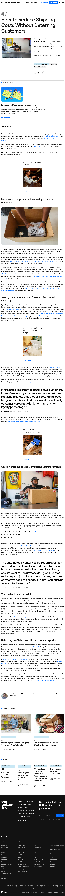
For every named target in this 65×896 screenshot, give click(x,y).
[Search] (60, 2)
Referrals (52, 864)
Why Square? (37, 847)
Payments (3, 850)
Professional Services (23, 866)
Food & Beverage (22, 845)
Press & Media (54, 859)
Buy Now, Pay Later (6, 876)
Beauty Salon (21, 859)
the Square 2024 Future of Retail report (16, 659)
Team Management (6, 873)
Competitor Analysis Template (6, 774)
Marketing (4, 859)
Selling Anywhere (56, 765)
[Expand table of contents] (63, 126)
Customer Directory (6, 864)
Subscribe (60, 815)
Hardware (3, 878)
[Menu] (63, 2)
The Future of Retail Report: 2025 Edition (55, 771)
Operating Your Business (41, 64)
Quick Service (21, 847)
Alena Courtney (40, 748)
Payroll (3, 871)
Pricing (35, 845)
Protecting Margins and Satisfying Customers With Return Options (15, 742)
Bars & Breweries (22, 854)
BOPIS (36, 531)
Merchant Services (39, 864)
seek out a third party (19, 617)
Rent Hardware (38, 866)
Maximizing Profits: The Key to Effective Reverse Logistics (46, 742)
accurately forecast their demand (43, 550)
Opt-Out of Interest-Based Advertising (56, 892)
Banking (3, 866)
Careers (52, 861)
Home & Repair (21, 869)
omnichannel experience (52, 136)
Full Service (21, 850)
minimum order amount (14, 309)
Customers (4, 857)
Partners (52, 866)
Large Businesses (22, 871)
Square (37, 783)
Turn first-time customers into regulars (32, 430)
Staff (2, 869)
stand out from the (43, 680)
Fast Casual (21, 852)
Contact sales (44, 2)
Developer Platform (39, 861)
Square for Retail (37, 316)
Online (3, 852)
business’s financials (32, 647)
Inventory (37, 66)
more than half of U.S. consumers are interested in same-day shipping (31, 261)
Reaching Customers (40, 765)
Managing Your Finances (26, 810)
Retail (43, 66)
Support (36, 857)
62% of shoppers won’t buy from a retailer (15, 274)
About (51, 857)
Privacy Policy (50, 819)
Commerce (4, 845)
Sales (35, 854)
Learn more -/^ (28, 360)
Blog (35, 852)
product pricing (54, 367)
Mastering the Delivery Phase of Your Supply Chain (23, 775)
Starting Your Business (25, 801)
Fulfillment (53, 64)
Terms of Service (42, 892)
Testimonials (37, 850)
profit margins (36, 146)
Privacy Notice (34, 892)
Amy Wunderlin (39, 55)
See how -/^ (27, 192)
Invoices (3, 854)
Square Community (39, 859)
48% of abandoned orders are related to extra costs (24, 422)
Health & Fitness (22, 864)
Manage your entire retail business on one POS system (32, 330)
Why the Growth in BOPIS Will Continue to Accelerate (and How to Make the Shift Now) (40, 775)
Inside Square (22, 820)
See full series (5, 117)
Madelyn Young (7, 748)
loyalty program (29, 382)
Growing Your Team (24, 816)
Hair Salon (20, 861)
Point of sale (4, 847)
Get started (53, 2)
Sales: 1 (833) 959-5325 (56, 849)
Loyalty (3, 861)
